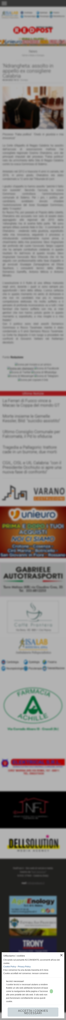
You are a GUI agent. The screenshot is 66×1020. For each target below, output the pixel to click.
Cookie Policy (9, 966)
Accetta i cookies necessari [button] (33, 1012)
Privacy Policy (24, 966)
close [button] (61, 955)
